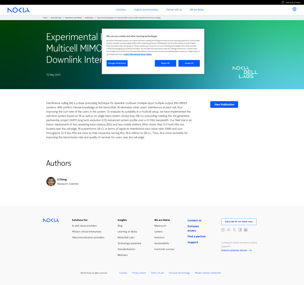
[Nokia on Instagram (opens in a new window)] (223, 229)
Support (193, 242)
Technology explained (129, 243)
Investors (159, 237)
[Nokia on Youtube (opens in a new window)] (228, 229)
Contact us (195, 220)
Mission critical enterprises (86, 231)
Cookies (123, 273)
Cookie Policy (129, 54)
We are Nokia (162, 220)
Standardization (126, 249)
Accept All (189, 63)
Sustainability (161, 243)
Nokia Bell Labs (56, 18)
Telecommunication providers (88, 237)
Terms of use (157, 273)
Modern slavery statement (208, 273)
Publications (89, 18)
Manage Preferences (117, 63)
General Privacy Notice (143, 54)
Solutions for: (80, 220)
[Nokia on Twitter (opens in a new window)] (234, 229)
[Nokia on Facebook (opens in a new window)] (240, 229)
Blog (120, 225)
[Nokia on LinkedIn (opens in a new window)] (245, 229)
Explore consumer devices (234, 251)
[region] (153, 51)
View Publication (224, 104)
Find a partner (197, 236)
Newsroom (160, 225)
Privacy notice (139, 273)
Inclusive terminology (179, 273)
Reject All (165, 63)
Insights (122, 220)
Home (45, 18)
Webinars (123, 254)
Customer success (164, 249)
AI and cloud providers (84, 225)
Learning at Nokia (127, 231)
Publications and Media (73, 18)
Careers (158, 231)
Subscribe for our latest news (239, 221)
